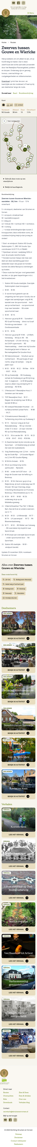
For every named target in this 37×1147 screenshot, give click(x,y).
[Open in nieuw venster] (14, 3)
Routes (13, 42)
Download (6, 81)
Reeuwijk (8, 593)
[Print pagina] (3, 105)
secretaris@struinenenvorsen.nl (15, 1112)
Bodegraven (9, 589)
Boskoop (22, 589)
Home (4, 42)
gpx (11, 105)
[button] (10, 149)
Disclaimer (18, 1137)
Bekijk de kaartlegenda (14, 187)
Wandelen (20, 593)
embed (20, 105)
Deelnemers (9, 608)
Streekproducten (11, 598)
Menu (31, 13)
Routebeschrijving (26, 93)
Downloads (7, 1102)
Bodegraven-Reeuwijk (23, 580)
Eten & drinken (25, 1096)
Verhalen (7, 804)
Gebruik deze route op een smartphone (14, 180)
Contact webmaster (18, 1141)
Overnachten (8, 1096)
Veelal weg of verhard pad (14, 584)
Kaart (15, 93)
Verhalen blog (24, 1102)
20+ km (7, 580)
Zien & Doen (24, 1092)
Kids (5, 1099)
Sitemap (18, 1134)
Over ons (22, 1099)
